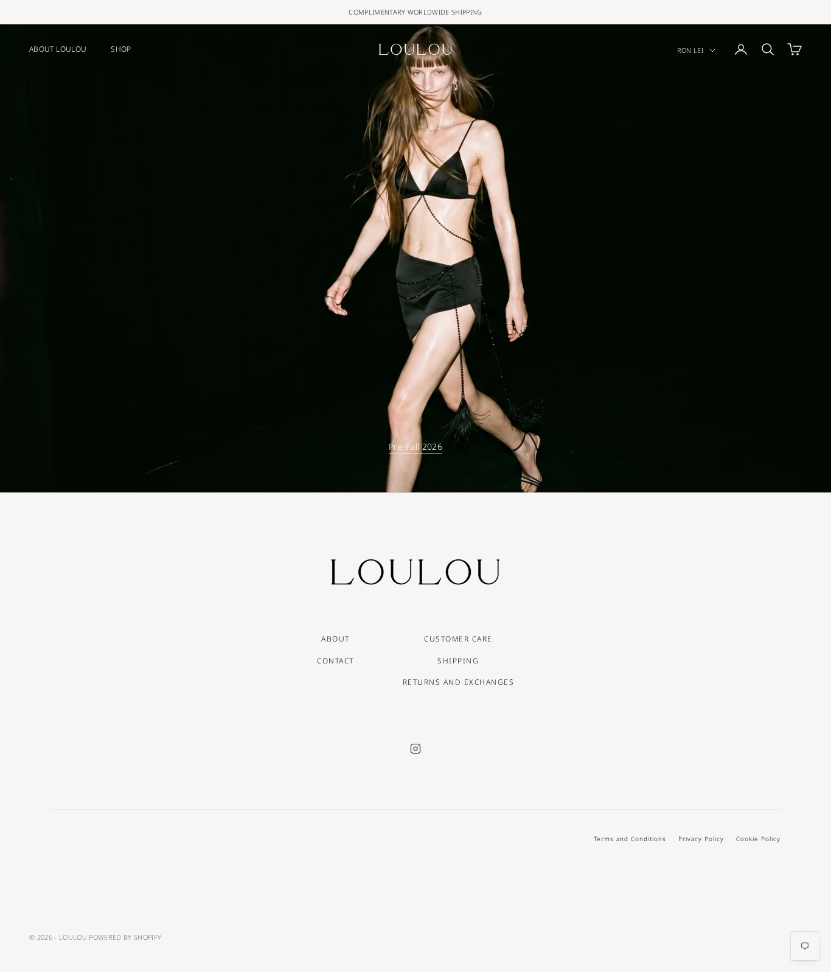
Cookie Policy (758, 838)
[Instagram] (415, 748)
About (335, 639)
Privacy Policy (701, 838)
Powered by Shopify (125, 937)
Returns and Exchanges (459, 682)
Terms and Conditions (630, 838)
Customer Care (458, 639)
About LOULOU (57, 49)
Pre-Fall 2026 (415, 446)
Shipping (458, 661)
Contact (335, 661)
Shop (121, 49)
